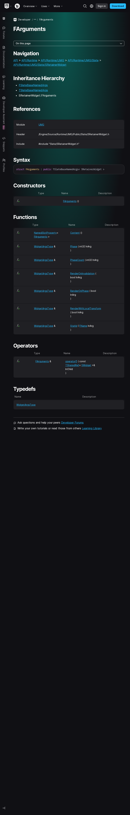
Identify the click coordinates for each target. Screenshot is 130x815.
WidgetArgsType (43, 246)
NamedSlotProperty (45, 232)
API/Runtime (29, 60)
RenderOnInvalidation (82, 273)
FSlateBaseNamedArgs (33, 85)
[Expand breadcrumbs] (35, 19)
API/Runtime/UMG (52, 60)
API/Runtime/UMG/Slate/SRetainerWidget (39, 64)
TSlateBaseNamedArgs (33, 90)
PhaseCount (77, 259)
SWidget (86, 365)
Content (75, 232)
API (15, 60)
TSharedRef (72, 365)
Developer (24, 19)
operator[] (71, 361)
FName (83, 325)
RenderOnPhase (79, 290)
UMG (41, 124)
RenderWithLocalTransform (85, 308)
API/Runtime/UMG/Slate (83, 60)
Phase (73, 246)
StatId (73, 325)
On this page (23, 43)
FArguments (70, 201)
